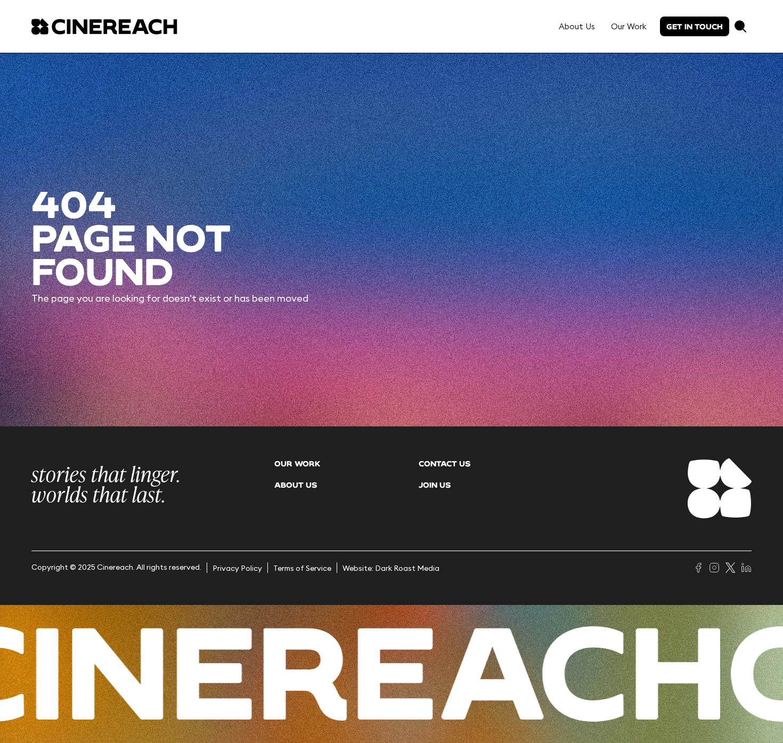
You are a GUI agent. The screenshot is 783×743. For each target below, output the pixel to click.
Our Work (629, 26)
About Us (577, 26)
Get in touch (694, 26)
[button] (740, 26)
